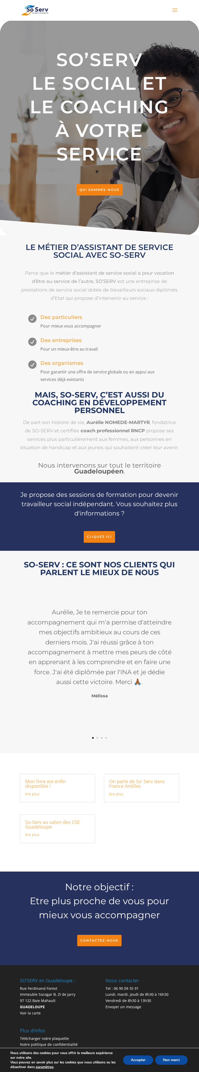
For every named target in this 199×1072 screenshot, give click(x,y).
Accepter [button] (138, 1059)
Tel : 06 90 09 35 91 (122, 988)
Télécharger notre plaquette (44, 1038)
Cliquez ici (99, 537)
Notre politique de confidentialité (49, 1044)
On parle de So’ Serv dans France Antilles (137, 783)
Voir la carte (30, 1013)
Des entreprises (61, 340)
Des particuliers (61, 317)
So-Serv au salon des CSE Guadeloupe (52, 824)
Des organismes (61, 363)
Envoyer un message (123, 1006)
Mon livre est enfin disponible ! (45, 783)
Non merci (171, 1059)
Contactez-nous (99, 940)
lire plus (32, 793)
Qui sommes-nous (99, 190)
